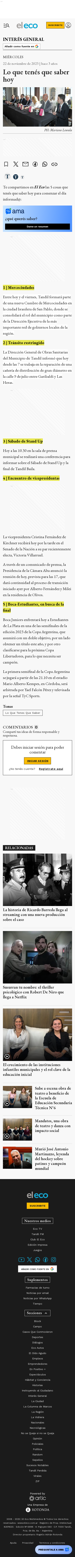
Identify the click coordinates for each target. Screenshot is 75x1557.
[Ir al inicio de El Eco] (27, 25)
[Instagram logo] (53, 1262)
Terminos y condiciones (52, 1543)
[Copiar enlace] (54, 164)
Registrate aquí (51, 769)
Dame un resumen (37, 226)
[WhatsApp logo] (37, 1262)
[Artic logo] (37, 1496)
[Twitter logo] (29, 1262)
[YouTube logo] (21, 1262)
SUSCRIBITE (55, 25)
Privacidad (27, 1543)
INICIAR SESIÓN (37, 760)
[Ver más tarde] (6, 164)
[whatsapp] (45, 164)
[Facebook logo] (45, 1262)
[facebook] (35, 164)
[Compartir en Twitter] (16, 164)
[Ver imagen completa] (68, 91)
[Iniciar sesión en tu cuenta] (68, 25)
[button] (7, 177)
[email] (25, 164)
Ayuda (13, 1543)
